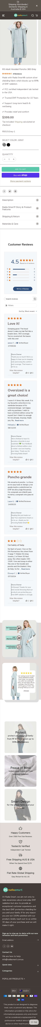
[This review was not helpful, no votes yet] (31, 373)
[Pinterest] (15, 191)
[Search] (33, 15)
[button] (3, 15)
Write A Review (23, 289)
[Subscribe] (38, 940)
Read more (19, 420)
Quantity (7, 154)
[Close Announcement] (37, 6)
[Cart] (37, 15)
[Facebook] (4, 191)
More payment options (20, 181)
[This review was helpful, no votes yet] (26, 373)
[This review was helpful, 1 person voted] (26, 601)
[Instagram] (8, 946)
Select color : (13, 140)
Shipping (18, 121)
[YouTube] (12, 946)
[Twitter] (10, 191)
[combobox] (28, 311)
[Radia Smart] (20, 15)
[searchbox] (18, 299)
